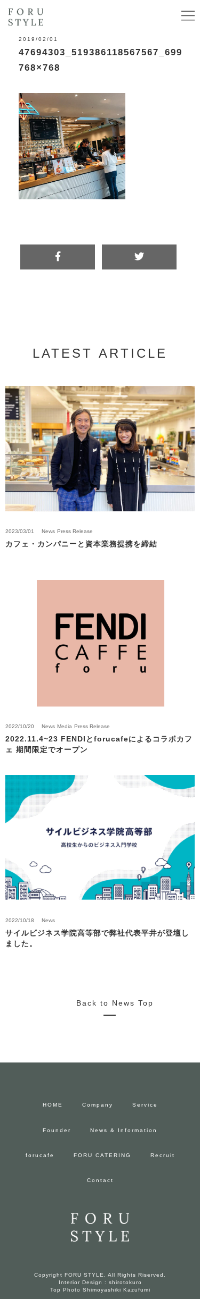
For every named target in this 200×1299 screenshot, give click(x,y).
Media (64, 726)
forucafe (40, 1155)
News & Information (123, 1130)
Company (97, 1105)
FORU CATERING (102, 1155)
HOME (53, 1105)
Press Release (75, 531)
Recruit (162, 1155)
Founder (57, 1130)
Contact (100, 1180)
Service (145, 1105)
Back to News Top (115, 1003)
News (48, 531)
